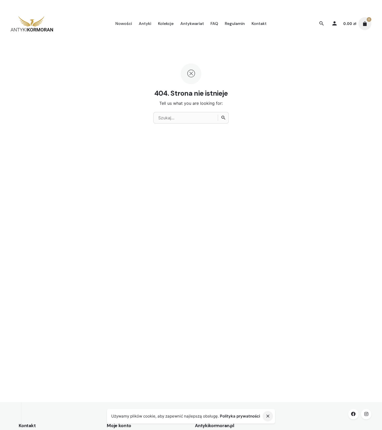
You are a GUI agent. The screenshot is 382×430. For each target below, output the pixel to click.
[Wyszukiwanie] (223, 117)
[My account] (334, 23)
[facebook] (353, 414)
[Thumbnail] (32, 23)
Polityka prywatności (240, 416)
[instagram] (366, 414)
